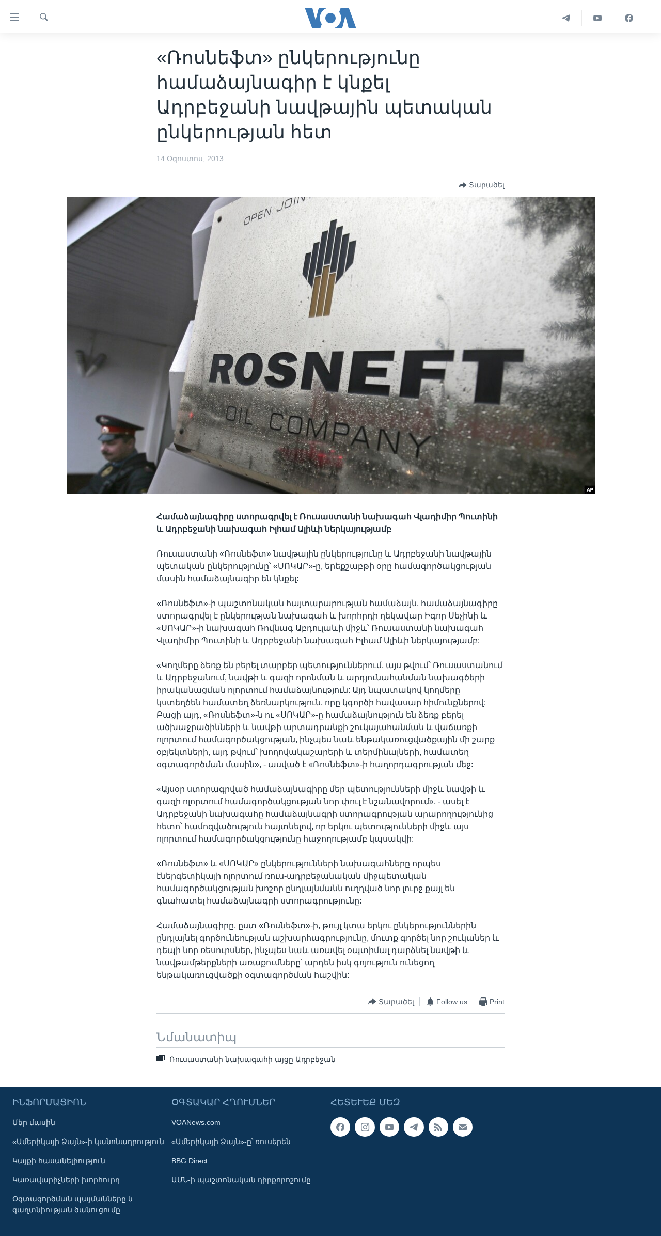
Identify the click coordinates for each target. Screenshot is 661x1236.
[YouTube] (597, 18)
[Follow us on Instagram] (364, 1127)
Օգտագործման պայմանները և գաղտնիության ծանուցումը (73, 1204)
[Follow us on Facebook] (340, 1127)
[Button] (482, 185)
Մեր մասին (33, 1122)
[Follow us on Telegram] (413, 1127)
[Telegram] (566, 18)
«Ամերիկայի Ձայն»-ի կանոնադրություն (88, 1141)
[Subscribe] (463, 1127)
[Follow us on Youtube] (389, 1127)
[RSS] (438, 1127)
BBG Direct (189, 1160)
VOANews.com (196, 1122)
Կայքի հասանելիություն (58, 1160)
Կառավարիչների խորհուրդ (66, 1180)
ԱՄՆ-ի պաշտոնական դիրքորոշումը (241, 1180)
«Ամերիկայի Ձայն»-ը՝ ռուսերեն (231, 1141)
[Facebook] (628, 18)
